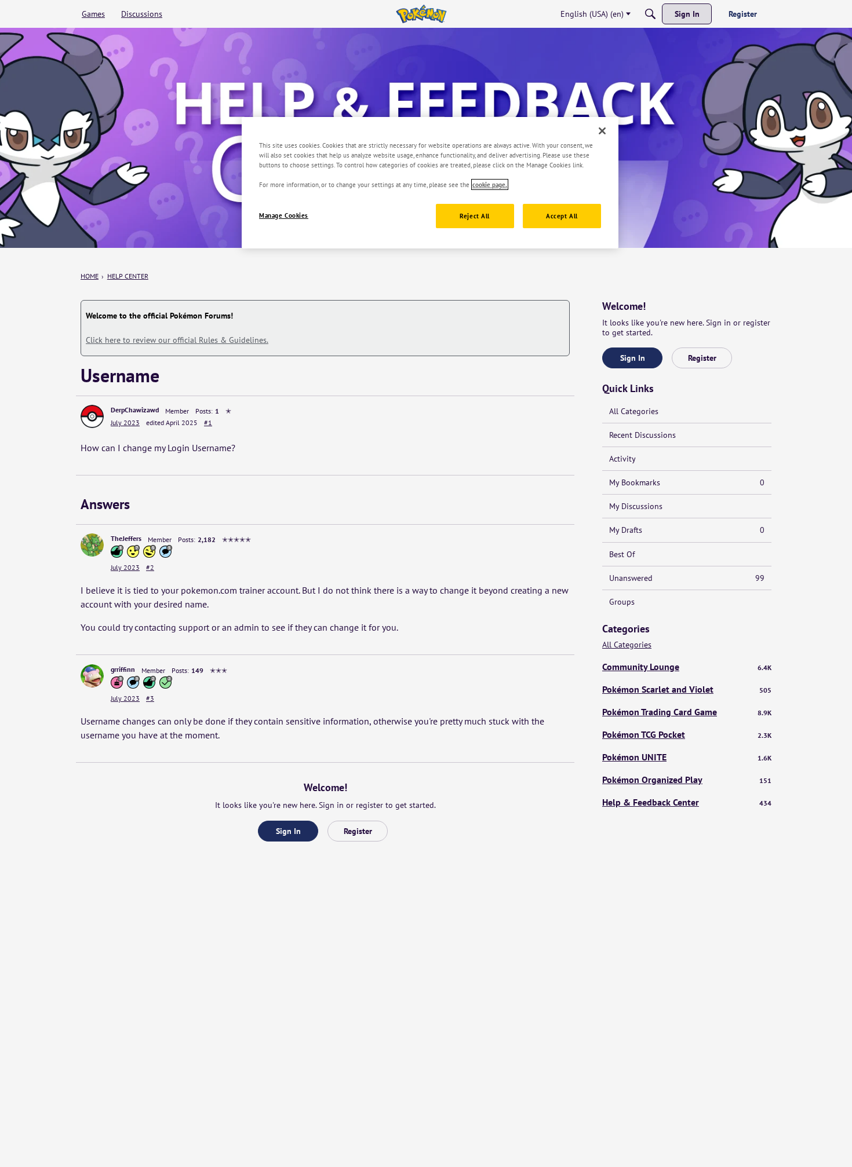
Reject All (475, 215)
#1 (208, 422)
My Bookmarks (686, 482)
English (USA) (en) (592, 14)
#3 (150, 698)
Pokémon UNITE (686, 757)
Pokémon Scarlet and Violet (686, 689)
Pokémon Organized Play (686, 779)
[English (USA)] (421, 14)
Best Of (622, 554)
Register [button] (358, 831)
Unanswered (686, 578)
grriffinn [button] (123, 669)
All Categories (633, 411)
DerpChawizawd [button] (135, 409)
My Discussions (635, 506)
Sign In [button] (288, 831)
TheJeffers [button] (126, 538)
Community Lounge (686, 666)
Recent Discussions (642, 435)
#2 (150, 567)
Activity (622, 458)
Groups (622, 602)
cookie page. (489, 184)
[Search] (650, 13)
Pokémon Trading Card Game (686, 712)
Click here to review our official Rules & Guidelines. (177, 340)
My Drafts (686, 530)
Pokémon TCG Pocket (686, 734)
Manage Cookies (283, 215)
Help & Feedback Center (686, 802)
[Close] (602, 131)
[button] (92, 416)
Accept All (562, 215)
